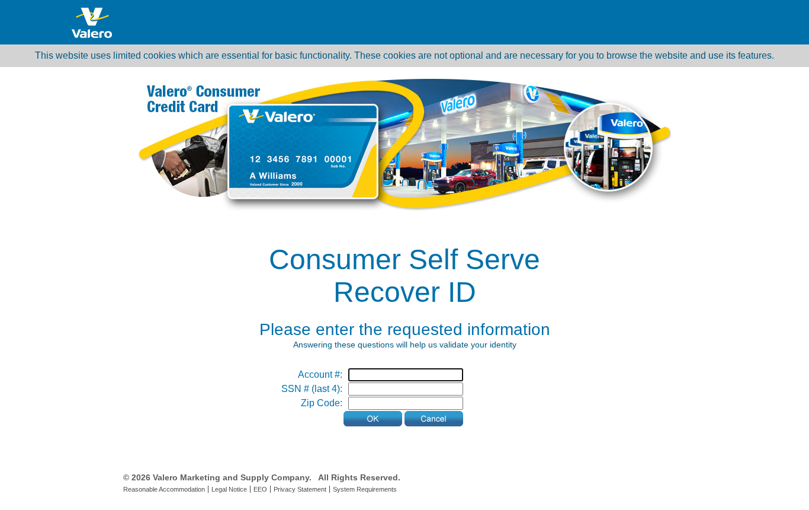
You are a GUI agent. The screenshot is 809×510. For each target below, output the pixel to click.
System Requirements (365, 489)
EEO (260, 489)
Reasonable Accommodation (164, 489)
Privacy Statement (300, 489)
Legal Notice (229, 489)
